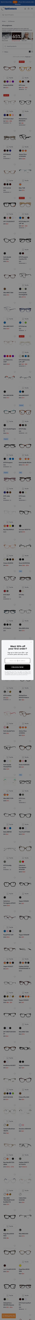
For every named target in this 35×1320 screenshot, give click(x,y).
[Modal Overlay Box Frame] (17, 660)
